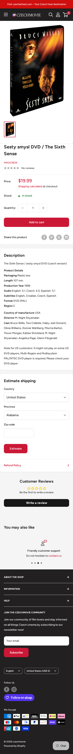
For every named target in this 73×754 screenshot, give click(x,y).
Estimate (16, 448)
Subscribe (16, 652)
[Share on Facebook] (44, 237)
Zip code (9, 424)
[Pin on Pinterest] (51, 237)
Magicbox (10, 162)
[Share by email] (66, 237)
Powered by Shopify (14, 746)
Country (9, 389)
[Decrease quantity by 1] (22, 208)
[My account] (58, 15)
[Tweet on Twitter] (59, 237)
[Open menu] (6, 14)
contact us (47, 555)
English (10, 671)
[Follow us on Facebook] (6, 689)
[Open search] (51, 15)
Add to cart (36, 222)
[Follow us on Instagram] (14, 689)
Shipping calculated (30, 186)
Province (9, 406)
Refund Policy (12, 465)
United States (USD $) (38, 671)
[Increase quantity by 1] (43, 208)
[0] (65, 14)
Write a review (36, 503)
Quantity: (10, 208)
